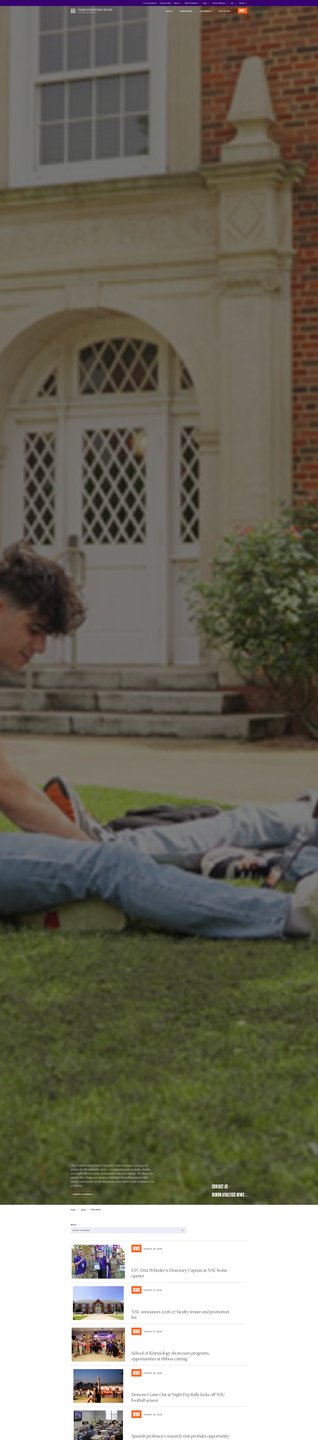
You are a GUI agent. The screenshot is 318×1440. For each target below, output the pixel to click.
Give (205, 3)
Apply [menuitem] (241, 10)
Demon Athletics (218, 3)
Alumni (176, 3)
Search (242, 3)
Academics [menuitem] (205, 11)
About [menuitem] (169, 11)
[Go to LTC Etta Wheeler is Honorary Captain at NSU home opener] (159, 1261)
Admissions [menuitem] (186, 11)
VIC (232, 3)
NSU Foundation (191, 3)
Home (73, 1209)
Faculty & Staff (165, 3)
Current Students (150, 3)
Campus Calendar (82, 1194)
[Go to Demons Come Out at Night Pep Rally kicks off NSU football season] (159, 1386)
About (83, 1209)
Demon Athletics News (228, 1194)
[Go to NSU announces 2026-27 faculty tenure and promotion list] (159, 1303)
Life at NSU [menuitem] (224, 11)
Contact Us (220, 1186)
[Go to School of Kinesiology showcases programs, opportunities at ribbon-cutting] (159, 1344)
